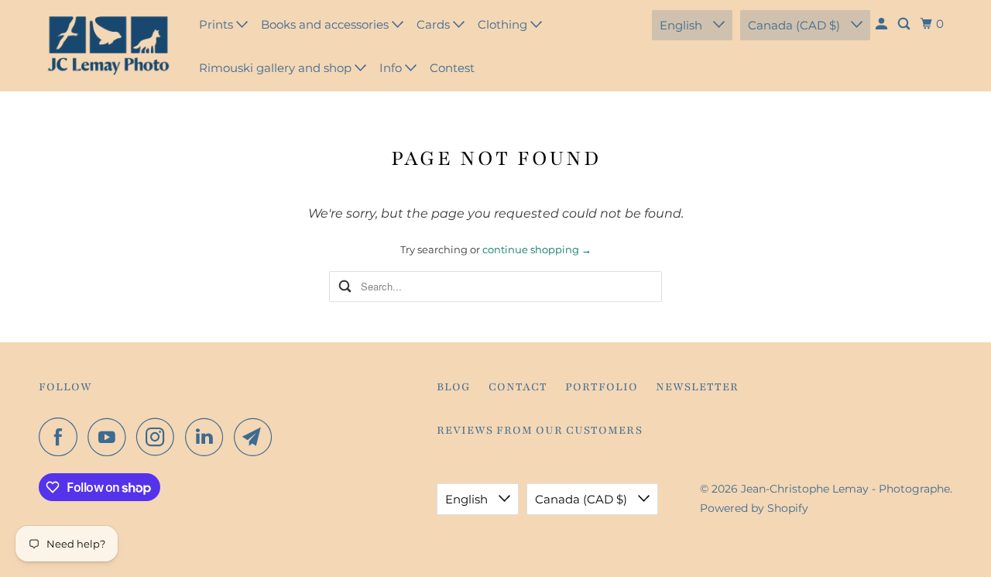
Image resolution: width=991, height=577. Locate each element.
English (682, 25)
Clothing (504, 24)
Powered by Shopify (754, 508)
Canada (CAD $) (795, 25)
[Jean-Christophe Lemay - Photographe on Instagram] (159, 436)
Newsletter (697, 387)
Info (392, 67)
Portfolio (601, 387)
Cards (435, 24)
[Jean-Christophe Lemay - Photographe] (108, 45)
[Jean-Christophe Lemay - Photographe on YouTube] (110, 436)
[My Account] (883, 24)
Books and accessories (326, 24)
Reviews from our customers (540, 430)
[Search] (905, 24)
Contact (518, 387)
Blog (454, 387)
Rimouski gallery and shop (277, 67)
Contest (452, 67)
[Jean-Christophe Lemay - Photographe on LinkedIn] (208, 436)
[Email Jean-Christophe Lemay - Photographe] (257, 436)
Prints (217, 24)
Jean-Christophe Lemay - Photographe (845, 489)
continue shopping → (537, 249)
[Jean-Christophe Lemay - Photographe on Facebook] (62, 436)
